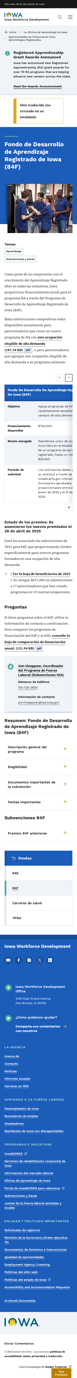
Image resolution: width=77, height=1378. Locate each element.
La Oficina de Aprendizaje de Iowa (45, 32)
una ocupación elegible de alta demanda (33, 343)
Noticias (10, 1071)
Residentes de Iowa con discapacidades (34, 1131)
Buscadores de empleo (21, 1116)
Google (56, 1366)
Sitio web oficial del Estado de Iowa (24, 4)
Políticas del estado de (25, 1279)
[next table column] (69, 378)
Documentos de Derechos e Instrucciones (35, 1249)
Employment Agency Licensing (27, 1264)
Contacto (11, 1063)
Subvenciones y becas (20, 1195)
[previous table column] (60, 378)
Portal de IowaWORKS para (32, 1188)
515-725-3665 (28, 687)
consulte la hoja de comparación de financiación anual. (37, 642)
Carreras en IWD (16, 1086)
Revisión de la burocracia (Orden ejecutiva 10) (35, 1240)
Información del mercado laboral (28, 1173)
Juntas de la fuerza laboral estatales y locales (32, 1205)
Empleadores (14, 1123)
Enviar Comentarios (19, 1343)
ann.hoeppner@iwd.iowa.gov (38, 702)
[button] (61, 1373)
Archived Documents (20, 1300)
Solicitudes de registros (22, 1230)
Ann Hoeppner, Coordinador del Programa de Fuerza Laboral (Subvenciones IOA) (41, 670)
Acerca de (11, 1056)
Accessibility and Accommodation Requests (37, 1287)
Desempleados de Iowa (21, 1108)
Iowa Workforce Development (26, 19)
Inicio (12, 32)
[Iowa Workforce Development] (13, 15)
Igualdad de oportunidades (24, 1257)
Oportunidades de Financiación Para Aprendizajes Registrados (32, 38)
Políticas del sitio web (21, 1272)
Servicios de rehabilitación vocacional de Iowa (34, 1163)
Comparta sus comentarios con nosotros (38, 1028)
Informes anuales (17, 1078)
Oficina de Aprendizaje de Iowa (27, 1180)
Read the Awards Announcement (37, 86)
